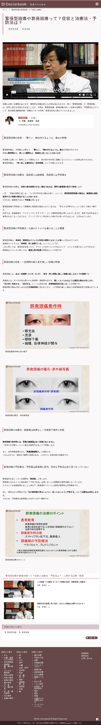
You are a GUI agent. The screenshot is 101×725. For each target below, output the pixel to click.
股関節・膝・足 (22, 683)
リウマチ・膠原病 (8, 672)
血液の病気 (8, 680)
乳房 (21, 673)
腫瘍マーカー (38, 678)
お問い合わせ (86, 658)
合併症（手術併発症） (38, 687)
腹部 (21, 679)
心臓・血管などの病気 (8, 659)
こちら (68, 723)
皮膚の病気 (8, 698)
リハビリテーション (38, 705)
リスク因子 (38, 684)
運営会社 (85, 656)
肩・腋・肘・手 (22, 676)
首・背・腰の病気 (8, 692)
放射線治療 (38, 672)
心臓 (21, 665)
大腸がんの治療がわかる (38, 700)
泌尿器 (22, 686)
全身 (21, 689)
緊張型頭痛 (11, 632)
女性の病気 (8, 678)
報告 (36, 693)
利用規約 (85, 653)
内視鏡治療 (38, 663)
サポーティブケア (38, 666)
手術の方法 (38, 658)
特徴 (36, 696)
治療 (36, 660)
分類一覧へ (93, 638)
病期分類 (38, 669)
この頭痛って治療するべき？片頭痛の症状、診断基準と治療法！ (62, 582)
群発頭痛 (25, 632)
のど (21, 660)
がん (6, 655)
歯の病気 (7, 683)
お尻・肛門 (23, 668)
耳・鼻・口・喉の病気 (8, 687)
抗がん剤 (38, 681)
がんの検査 (38, 674)
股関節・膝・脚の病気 (8, 666)
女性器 (22, 670)
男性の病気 (8, 675)
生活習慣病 (8, 662)
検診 (36, 691)
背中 (21, 663)
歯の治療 (38, 655)
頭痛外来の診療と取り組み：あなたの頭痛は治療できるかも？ (61, 604)
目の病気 (7, 696)
